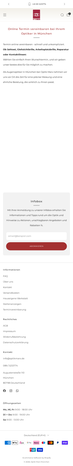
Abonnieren (36, 246)
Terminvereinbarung (14, 309)
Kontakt (7, 287)
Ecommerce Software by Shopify (37, 458)
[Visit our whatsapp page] (17, 391)
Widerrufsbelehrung (14, 337)
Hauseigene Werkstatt (15, 298)
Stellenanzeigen (12, 304)
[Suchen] (62, 15)
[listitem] (36, 4)
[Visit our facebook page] (4, 391)
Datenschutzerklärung (15, 342)
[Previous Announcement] (9, 4)
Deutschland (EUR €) (35, 435)
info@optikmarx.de (13, 358)
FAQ (5, 276)
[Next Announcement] (64, 4)
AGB (5, 325)
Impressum (9, 331)
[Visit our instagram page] (11, 391)
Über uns (8, 281)
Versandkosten (11, 293)
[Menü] (4, 15)
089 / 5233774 (10, 365)
